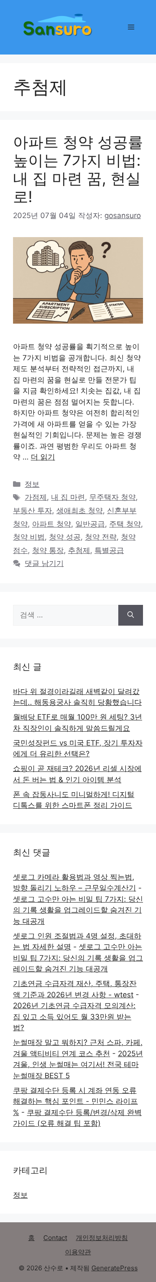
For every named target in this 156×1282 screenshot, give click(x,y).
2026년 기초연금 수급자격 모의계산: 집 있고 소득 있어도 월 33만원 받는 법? (74, 1016)
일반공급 (90, 524)
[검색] (130, 615)
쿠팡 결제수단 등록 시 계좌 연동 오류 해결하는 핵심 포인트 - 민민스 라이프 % (75, 1101)
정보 (32, 484)
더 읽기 (43, 457)
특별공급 (109, 550)
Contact (55, 1238)
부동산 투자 (32, 510)
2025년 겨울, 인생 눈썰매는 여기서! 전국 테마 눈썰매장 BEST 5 (78, 1064)
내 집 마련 (68, 497)
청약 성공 (65, 537)
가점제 (36, 497)
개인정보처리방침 (102, 1238)
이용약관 (78, 1252)
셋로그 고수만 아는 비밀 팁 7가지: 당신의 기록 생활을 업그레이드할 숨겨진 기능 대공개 (78, 910)
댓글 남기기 (44, 563)
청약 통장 (48, 550)
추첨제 (79, 550)
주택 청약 (125, 524)
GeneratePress (114, 1268)
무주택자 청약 (112, 497)
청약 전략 (101, 537)
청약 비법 (29, 537)
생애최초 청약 (79, 510)
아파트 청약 (51, 524)
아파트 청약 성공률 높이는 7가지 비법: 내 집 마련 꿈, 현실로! (78, 169)
